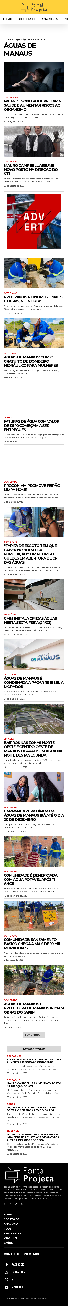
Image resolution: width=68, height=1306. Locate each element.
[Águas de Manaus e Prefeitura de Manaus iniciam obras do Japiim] (34, 980)
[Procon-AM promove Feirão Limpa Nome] (34, 461)
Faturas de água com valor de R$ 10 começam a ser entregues (31, 425)
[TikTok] (16, 1204)
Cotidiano (10, 293)
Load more (32, 1035)
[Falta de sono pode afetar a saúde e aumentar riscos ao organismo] (34, 77)
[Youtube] (6, 1287)
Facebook (18, 1264)
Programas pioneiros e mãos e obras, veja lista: (33, 299)
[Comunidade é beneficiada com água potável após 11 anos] (34, 851)
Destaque (10, 161)
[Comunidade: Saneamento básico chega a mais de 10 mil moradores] (34, 916)
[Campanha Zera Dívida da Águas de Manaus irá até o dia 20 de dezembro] (34, 787)
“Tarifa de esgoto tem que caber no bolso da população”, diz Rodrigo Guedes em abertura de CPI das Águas (31, 554)
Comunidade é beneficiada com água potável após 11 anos (30, 879)
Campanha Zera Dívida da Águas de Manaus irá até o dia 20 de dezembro (34, 815)
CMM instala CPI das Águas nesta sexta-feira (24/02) (30, 620)
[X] (22, 1204)
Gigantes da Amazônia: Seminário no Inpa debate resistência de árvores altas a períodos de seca (33, 1137)
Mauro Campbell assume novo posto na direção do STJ (31, 169)
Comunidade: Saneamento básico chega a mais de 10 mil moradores (32, 943)
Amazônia (10, 614)
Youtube (17, 1287)
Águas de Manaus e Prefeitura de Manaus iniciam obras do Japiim (34, 1008)
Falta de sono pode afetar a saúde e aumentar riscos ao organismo (32, 105)
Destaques (11, 97)
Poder (8, 417)
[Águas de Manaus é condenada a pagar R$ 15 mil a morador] (34, 654)
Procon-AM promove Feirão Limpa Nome (32, 487)
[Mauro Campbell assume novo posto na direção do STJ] (34, 141)
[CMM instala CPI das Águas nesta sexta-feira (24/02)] (34, 594)
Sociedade (10, 482)
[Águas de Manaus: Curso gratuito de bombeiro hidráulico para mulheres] (34, 333)
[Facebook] (4, 1204)
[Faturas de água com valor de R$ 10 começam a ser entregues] (34, 397)
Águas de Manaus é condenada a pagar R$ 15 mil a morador (33, 682)
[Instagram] (10, 1204)
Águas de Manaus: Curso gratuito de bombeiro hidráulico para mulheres (31, 361)
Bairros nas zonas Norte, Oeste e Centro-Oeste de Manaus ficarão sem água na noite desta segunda (33, 748)
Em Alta (9, 739)
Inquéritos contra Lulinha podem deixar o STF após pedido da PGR (31, 1109)
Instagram (19, 1272)
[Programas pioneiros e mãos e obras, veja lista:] (34, 273)
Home (7, 39)
